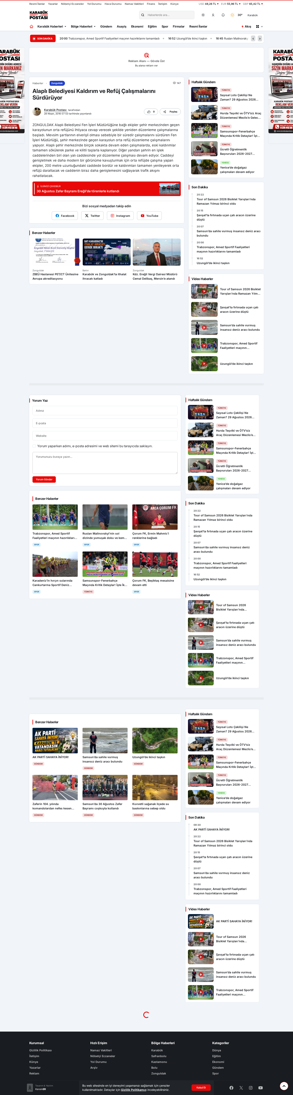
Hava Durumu (113, 3)
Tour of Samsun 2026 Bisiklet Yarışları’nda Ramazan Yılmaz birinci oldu (226, 201)
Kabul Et (201, 1087)
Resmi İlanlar (37, 3)
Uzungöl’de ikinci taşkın (83, 38)
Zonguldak (57, 83)
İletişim (162, 3)
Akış (248, 26)
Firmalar (179, 26)
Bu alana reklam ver (146, 65)
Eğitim (152, 26)
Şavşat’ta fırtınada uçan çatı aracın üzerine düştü (226, 217)
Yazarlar (53, 3)
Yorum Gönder (44, 479)
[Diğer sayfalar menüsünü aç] (259, 26)
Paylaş (173, 111)
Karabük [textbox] (253, 15)
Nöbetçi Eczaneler (72, 3)
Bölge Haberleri (81, 26)
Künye (174, 3)
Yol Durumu (94, 3)
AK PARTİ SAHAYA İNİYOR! (212, 829)
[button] (213, 15)
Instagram (123, 215)
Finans (151, 3)
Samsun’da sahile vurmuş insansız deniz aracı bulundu (229, 233)
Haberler (37, 83)
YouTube (152, 215)
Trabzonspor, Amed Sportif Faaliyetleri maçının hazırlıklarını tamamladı (223, 249)
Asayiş (121, 26)
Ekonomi (137, 26)
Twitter (95, 215)
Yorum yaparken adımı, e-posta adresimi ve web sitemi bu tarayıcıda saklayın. (94, 446)
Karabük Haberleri (50, 26)
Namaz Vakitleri (134, 3)
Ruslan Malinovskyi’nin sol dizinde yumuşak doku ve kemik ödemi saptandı (164, 38)
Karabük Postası (55, 109)
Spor (165, 26)
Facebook (67, 215)
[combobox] (258, 15)
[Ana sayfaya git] (31, 26)
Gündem (106, 26)
